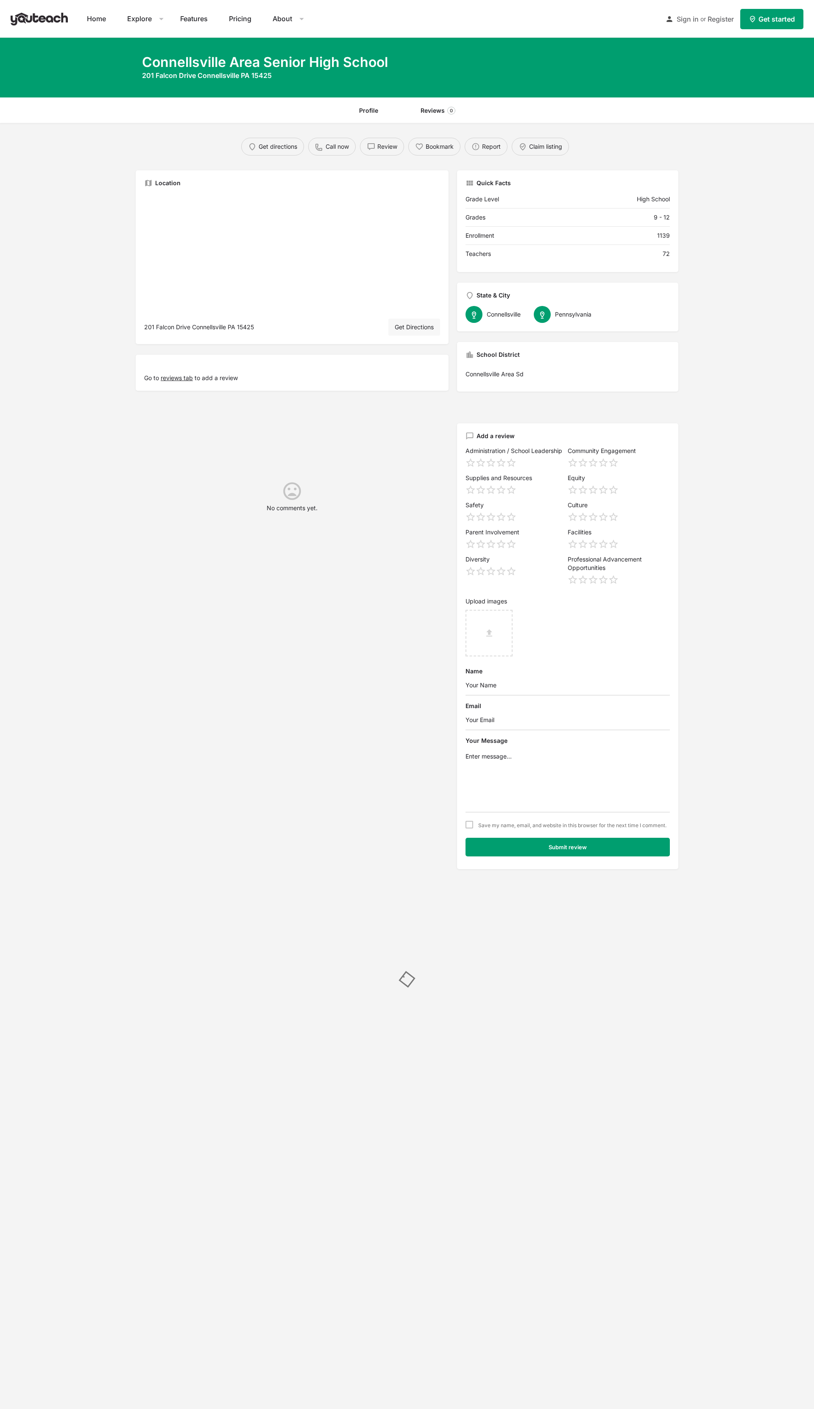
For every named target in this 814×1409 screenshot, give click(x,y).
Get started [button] (776, 19)
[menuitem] (96, 19)
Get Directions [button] (414, 327)
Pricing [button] (240, 18)
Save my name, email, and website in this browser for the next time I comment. (572, 825)
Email (473, 705)
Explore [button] (139, 18)
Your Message (486, 740)
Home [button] (96, 18)
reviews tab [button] (177, 377)
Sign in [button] (688, 19)
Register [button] (721, 19)
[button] (40, 18)
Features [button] (194, 18)
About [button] (282, 18)
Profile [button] (368, 110)
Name (474, 671)
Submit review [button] (568, 847)
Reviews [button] (437, 110)
